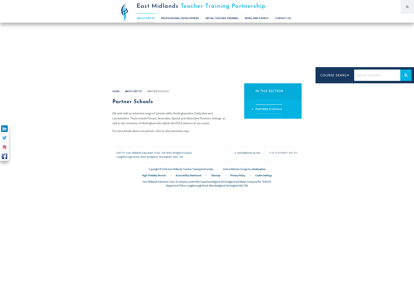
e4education (258, 169)
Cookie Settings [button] (263, 175)
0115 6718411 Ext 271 (285, 152)
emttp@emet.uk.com (248, 152)
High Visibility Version (154, 175)
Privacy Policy (237, 175)
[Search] (407, 6)
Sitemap (215, 175)
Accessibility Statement (188, 175)
